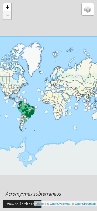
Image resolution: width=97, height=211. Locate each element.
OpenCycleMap (60, 203)
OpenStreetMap (85, 203)
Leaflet (40, 203)
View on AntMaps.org (22, 204)
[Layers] (88, 9)
